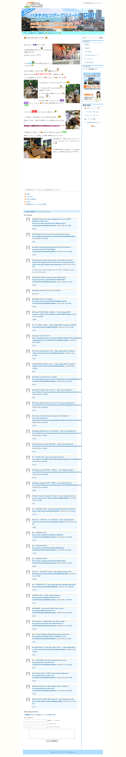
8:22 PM (34, 355)
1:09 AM (69, 612)
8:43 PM (45, 407)
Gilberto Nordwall (39, 290)
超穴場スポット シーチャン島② (36, 204)
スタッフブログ (88, 58)
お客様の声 (28, 211)
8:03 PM (71, 587)
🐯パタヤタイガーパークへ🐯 (36, 38)
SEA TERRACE (31, 199)
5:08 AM (57, 290)
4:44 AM (68, 303)
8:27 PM (69, 563)
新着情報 (32, 211)
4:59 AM (38, 576)
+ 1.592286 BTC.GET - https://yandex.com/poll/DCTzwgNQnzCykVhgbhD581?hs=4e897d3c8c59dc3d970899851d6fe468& (47, 535)
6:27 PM (68, 225)
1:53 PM (69, 282)
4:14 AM (39, 500)
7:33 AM (44, 448)
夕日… (28, 194)
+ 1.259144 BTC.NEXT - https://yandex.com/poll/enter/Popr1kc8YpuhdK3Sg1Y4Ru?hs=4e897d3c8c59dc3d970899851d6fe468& (49, 561)
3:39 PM (45, 394)
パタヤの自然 (88, 51)
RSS (94, 126)
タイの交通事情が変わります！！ (93, 122)
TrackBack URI (51, 714)
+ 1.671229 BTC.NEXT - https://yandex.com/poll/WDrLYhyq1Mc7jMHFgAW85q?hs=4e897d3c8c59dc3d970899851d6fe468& (48, 548)
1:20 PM (34, 368)
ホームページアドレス (53, 727)
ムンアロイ (30, 196)
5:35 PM (34, 651)
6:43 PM (44, 461)
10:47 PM (69, 677)
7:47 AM (44, 435)
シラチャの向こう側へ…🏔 (91, 111)
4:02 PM (45, 487)
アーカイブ (85, 69)
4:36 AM (72, 511)
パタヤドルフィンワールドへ (92, 115)
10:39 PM (69, 599)
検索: (84, 37)
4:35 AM (69, 664)
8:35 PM (69, 537)
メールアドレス (51, 723)
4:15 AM (69, 251)
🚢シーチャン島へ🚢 (90, 119)
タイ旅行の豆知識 (89, 62)
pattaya (36, 211)
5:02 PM (69, 381)
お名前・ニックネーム (53, 720)
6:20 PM (40, 316)
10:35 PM (45, 474)
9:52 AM (68, 550)
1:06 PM (38, 342)
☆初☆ (28, 201)
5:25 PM (71, 327)
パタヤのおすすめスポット (91, 55)
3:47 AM (45, 238)
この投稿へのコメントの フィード (35, 714)
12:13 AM (45, 422)
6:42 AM (68, 638)
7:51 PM (69, 625)
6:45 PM (69, 690)
